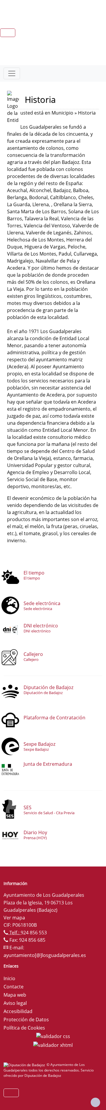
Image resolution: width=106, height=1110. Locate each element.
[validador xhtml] (53, 1044)
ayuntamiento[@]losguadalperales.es (45, 955)
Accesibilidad (18, 1011)
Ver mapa (14, 917)
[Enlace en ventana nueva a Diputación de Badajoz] (25, 1064)
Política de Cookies (24, 1028)
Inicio (9, 978)
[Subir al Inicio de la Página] (95, 1102)
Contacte (14, 986)
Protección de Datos (26, 1019)
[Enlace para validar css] (53, 1036)
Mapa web (15, 995)
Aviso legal (15, 1003)
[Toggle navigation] (12, 73)
